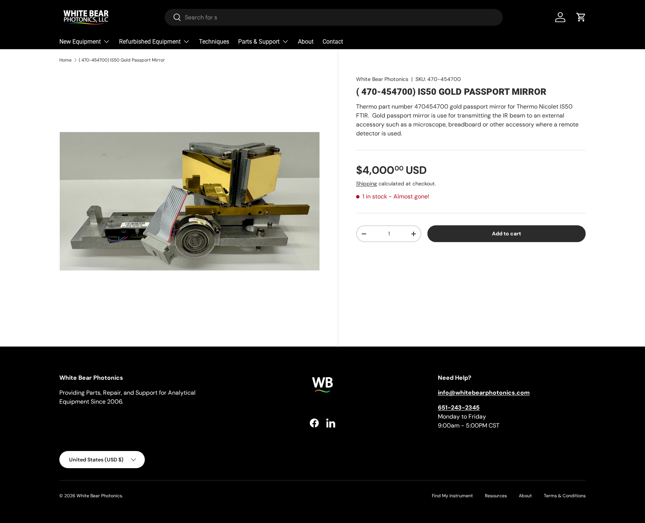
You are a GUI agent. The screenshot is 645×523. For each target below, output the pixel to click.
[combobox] (334, 17)
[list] (190, 201)
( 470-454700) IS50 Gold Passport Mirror (122, 60)
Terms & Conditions (565, 496)
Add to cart (506, 234)
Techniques (214, 41)
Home (65, 60)
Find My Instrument (452, 496)
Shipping (366, 183)
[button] (581, 17)
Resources (496, 496)
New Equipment (80, 41)
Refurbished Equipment (150, 41)
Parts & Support (259, 41)
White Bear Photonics (382, 79)
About (306, 41)
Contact (332, 41)
